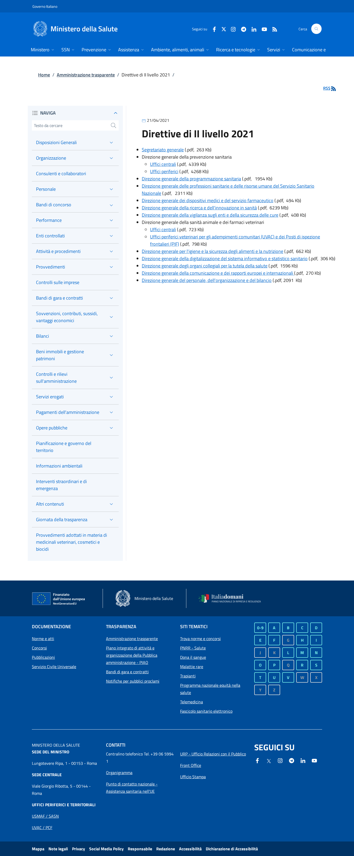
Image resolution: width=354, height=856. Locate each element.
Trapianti (188, 676)
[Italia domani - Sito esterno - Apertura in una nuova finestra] (233, 598)
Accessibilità (190, 849)
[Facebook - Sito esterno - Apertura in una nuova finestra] (212, 28)
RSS (326, 88)
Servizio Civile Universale (54, 666)
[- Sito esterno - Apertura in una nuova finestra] (314, 760)
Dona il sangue (193, 657)
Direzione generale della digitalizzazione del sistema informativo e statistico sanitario (225, 258)
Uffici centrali (163, 164)
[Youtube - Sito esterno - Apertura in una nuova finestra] (262, 28)
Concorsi (39, 648)
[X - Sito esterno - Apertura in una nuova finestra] (224, 28)
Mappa (38, 849)
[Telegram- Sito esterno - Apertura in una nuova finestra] (241, 28)
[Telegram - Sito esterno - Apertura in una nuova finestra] (291, 760)
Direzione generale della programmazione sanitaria (191, 178)
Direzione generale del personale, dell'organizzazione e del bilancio (207, 280)
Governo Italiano (44, 6)
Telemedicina (191, 702)
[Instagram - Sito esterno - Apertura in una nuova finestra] (231, 28)
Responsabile (140, 849)
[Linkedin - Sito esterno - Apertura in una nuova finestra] (252, 28)
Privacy (78, 849)
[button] (316, 29)
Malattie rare (191, 666)
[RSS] (272, 28)
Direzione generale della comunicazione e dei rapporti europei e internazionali (218, 273)
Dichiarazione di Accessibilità (232, 849)
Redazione (165, 849)
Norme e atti (43, 638)
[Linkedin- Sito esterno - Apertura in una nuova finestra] (303, 760)
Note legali (58, 849)
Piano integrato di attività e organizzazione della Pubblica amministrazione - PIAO (131, 655)
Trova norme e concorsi (200, 638)
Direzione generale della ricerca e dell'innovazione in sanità (199, 207)
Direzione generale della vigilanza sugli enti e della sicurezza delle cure (210, 214)
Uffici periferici (164, 171)
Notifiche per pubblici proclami (132, 681)
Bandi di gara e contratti (127, 672)
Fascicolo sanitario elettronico (206, 711)
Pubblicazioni (43, 657)
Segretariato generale (163, 149)
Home (44, 74)
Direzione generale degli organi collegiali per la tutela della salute (204, 265)
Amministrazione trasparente (86, 74)
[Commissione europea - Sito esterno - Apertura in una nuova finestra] (59, 599)
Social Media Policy (106, 849)
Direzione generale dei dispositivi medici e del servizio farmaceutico (207, 200)
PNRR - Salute (193, 648)
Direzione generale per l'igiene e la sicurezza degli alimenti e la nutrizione (212, 251)
